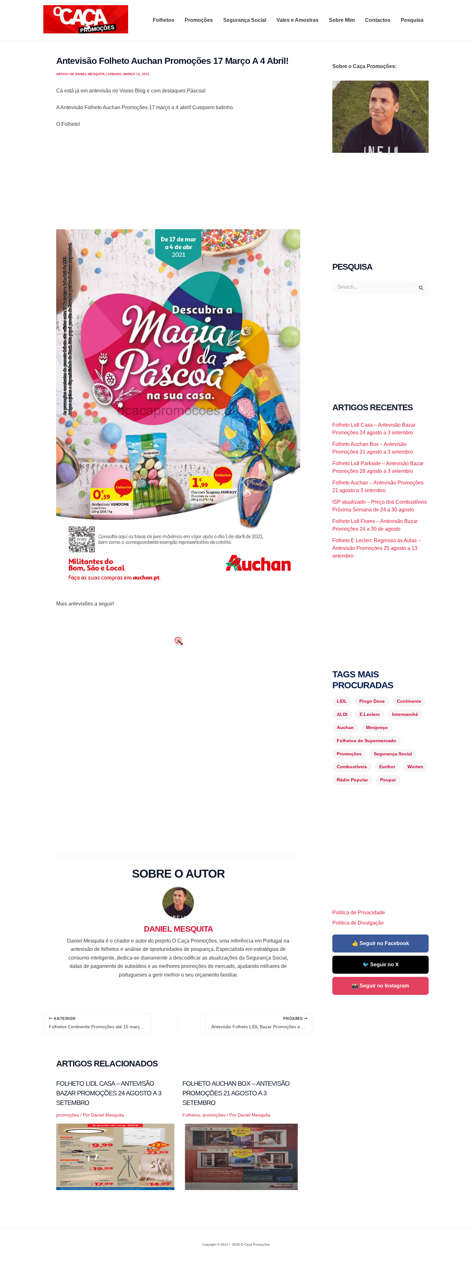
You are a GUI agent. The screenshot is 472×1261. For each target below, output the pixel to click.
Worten (415, 766)
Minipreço (377, 727)
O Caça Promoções (49, 34)
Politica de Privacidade (358, 912)
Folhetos (163, 20)
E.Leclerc (370, 714)
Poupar (388, 779)
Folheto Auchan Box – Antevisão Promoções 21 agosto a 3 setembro (236, 1093)
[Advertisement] (178, 182)
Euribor (387, 766)
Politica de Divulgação (358, 923)
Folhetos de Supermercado (366, 740)
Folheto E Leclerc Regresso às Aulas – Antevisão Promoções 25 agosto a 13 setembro (376, 548)
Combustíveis (352, 766)
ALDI (342, 714)
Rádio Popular (352, 779)
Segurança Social (244, 20)
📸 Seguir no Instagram (380, 985)
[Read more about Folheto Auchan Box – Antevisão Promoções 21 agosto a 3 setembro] (241, 1156)
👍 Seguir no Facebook (380, 943)
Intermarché (405, 714)
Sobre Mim (342, 20)
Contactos (377, 20)
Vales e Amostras (297, 20)
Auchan (345, 727)
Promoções (199, 20)
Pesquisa (412, 20)
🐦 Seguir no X (381, 964)
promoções (67, 1115)
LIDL (342, 701)
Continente (409, 701)
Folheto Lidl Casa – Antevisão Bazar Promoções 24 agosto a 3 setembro (108, 1093)
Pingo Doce (372, 701)
